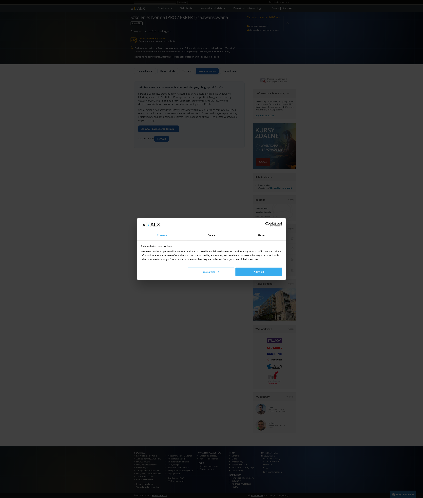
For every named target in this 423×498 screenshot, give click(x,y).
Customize (209, 271)
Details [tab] (212, 235)
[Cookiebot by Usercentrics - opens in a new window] (267, 224)
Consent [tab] (162, 235)
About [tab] (261, 235)
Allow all (259, 271)
